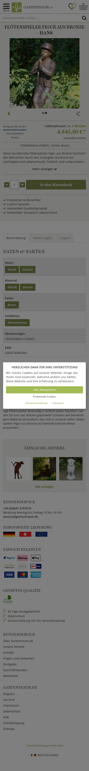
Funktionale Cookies (44, 397)
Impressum (58, 402)
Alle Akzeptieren (44, 390)
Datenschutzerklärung (36, 402)
